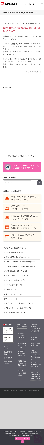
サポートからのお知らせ (15, 252)
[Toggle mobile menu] (42, 3)
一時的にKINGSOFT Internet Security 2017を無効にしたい (35, 355)
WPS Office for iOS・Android (16, 271)
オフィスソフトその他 (14, 294)
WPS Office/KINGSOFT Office (15, 248)
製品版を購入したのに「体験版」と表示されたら (22, 364)
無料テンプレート (10, 299)
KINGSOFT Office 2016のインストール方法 (22, 354)
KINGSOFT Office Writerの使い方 (18, 257)
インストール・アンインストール (18, 276)
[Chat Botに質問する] (22, 167)
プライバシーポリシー (8, 347)
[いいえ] (41, 437)
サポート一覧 (16, 23)
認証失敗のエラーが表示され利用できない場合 (22, 336)
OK (23, 442)
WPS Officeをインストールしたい (22, 345)
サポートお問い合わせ (8, 363)
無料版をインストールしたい (35, 338)
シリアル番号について (14, 285)
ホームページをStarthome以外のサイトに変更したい (35, 366)
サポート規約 (8, 358)
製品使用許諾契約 (8, 353)
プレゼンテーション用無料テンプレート (20, 308)
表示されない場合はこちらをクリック (22, 156)
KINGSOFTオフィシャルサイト (8, 330)
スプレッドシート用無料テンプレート (19, 303)
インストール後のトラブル (15, 280)
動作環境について (12, 289)
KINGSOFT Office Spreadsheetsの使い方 (21, 266)
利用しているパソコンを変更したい (22, 373)
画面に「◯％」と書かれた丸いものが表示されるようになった (35, 375)
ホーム (7, 23)
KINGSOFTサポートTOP (8, 338)
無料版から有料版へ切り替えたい (35, 345)
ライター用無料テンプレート (16, 312)
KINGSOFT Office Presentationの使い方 (20, 262)
